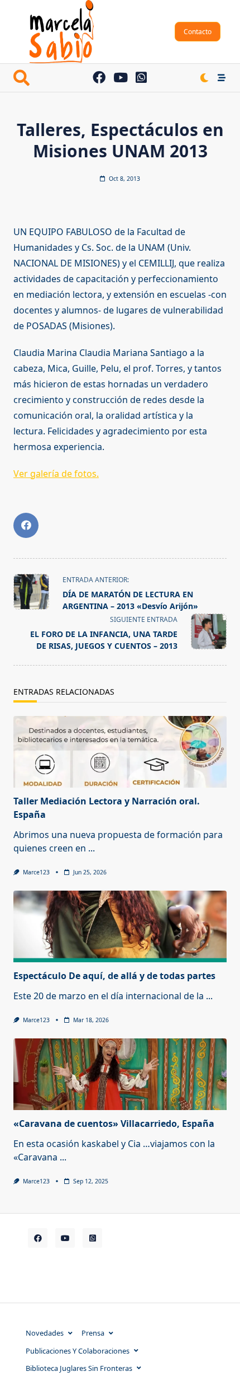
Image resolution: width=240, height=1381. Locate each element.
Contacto (198, 31)
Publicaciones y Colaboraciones (77, 1351)
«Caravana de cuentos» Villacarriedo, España (113, 1123)
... (91, 848)
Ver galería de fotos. (56, 473)
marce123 (36, 872)
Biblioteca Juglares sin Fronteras (79, 1368)
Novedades (45, 1333)
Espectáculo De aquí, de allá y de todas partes (114, 976)
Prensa (92, 1333)
